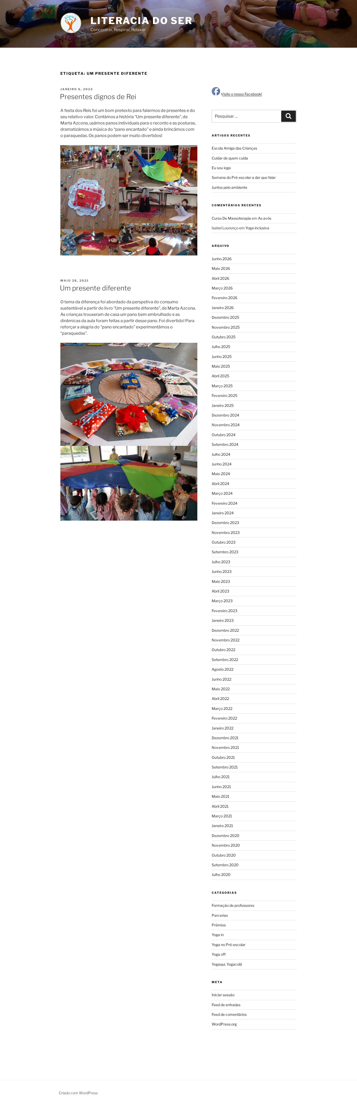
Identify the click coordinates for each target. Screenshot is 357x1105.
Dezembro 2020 (225, 835)
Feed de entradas (226, 1005)
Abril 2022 (220, 698)
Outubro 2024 (223, 434)
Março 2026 (222, 288)
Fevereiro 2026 (224, 297)
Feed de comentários (229, 1014)
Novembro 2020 (226, 845)
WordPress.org (224, 1024)
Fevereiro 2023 (224, 610)
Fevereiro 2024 (224, 503)
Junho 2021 (221, 786)
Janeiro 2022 (222, 728)
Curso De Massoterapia (231, 218)
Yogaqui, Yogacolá (227, 964)
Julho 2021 (221, 776)
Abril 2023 (220, 591)
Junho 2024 (222, 464)
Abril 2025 (220, 376)
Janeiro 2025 (223, 405)
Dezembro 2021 (225, 738)
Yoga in (218, 934)
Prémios (219, 925)
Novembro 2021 (225, 747)
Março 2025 (222, 386)
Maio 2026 (221, 268)
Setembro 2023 (225, 552)
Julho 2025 (221, 346)
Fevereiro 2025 (224, 395)
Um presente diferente (95, 288)
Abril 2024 (220, 483)
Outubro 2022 (223, 649)
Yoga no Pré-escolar (228, 944)
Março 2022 (222, 708)
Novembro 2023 (226, 532)
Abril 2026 (220, 278)
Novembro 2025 (226, 327)
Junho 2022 (221, 679)
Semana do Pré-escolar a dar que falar (244, 177)
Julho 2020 (221, 874)
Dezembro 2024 (225, 415)
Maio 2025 (221, 366)
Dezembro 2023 (225, 522)
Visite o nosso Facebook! (241, 94)
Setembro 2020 (225, 865)
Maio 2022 (221, 689)
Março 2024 (222, 493)
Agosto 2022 (222, 669)
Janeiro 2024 (223, 513)
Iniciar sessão (223, 995)
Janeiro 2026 (223, 307)
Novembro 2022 (225, 640)
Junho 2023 (222, 571)
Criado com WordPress (78, 1093)
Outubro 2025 (223, 337)
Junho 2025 (222, 356)
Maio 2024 (221, 473)
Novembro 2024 (226, 425)
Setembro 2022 (225, 659)
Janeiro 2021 (222, 825)
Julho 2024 (221, 454)
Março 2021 (222, 816)
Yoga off (219, 954)
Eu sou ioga (221, 168)
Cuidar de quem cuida (230, 158)
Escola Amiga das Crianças (234, 148)
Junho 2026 (222, 259)
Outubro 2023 (223, 542)
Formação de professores (233, 905)
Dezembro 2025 (225, 317)
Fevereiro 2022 (224, 718)
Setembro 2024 (225, 444)
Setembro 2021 (225, 767)
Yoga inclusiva (257, 228)
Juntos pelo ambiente (229, 187)
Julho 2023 (221, 562)
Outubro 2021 (223, 757)
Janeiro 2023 (223, 620)
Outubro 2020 (224, 855)
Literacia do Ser (141, 20)
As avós (264, 218)
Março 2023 (222, 601)
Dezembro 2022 (225, 630)
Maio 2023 (221, 581)
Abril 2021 (220, 806)
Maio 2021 (220, 796)
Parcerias (220, 915)
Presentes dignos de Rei (98, 97)
